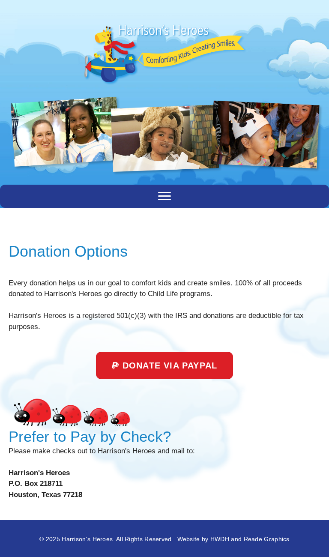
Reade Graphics (267, 539)
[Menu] (164, 196)
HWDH (219, 539)
